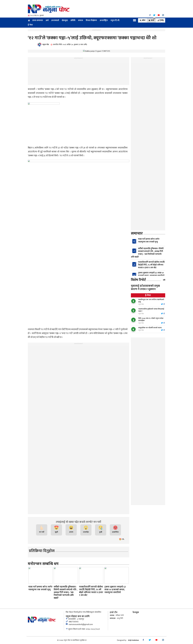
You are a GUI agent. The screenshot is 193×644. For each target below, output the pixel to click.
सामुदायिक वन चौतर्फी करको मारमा (150, 327)
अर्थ (47, 20)
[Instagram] (163, 15)
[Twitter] (154, 15)
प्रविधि (73, 20)
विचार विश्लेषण (91, 20)
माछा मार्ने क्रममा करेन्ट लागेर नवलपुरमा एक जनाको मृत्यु (148, 240)
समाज (80, 20)
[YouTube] (159, 15)
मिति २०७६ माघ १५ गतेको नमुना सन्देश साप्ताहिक (150, 319)
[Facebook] (150, 15)
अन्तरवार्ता (55, 20)
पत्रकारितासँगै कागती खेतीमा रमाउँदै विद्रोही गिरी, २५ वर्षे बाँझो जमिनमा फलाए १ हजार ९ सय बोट (151, 264)
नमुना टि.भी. (115, 20)
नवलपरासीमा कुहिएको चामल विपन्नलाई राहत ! (151, 310)
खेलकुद (65, 20)
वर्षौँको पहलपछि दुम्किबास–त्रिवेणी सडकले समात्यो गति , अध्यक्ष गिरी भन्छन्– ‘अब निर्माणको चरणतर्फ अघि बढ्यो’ (147, 253)
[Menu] (134, 20)
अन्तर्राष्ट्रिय (104, 20)
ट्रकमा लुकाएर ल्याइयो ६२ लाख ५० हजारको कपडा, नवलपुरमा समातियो (151, 274)
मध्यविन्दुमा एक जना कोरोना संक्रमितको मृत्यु (151, 300)
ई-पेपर (30, 25)
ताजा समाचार (37, 20)
